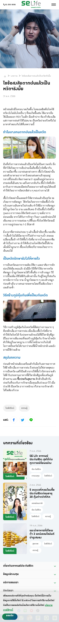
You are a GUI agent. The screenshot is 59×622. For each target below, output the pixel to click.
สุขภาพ (35, 543)
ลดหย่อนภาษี (37, 503)
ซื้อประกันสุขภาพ (26, 379)
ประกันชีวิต (36, 469)
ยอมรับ (10, 615)
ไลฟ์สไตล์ (48, 475)
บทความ (14, 76)
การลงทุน (35, 475)
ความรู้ (48, 516)
